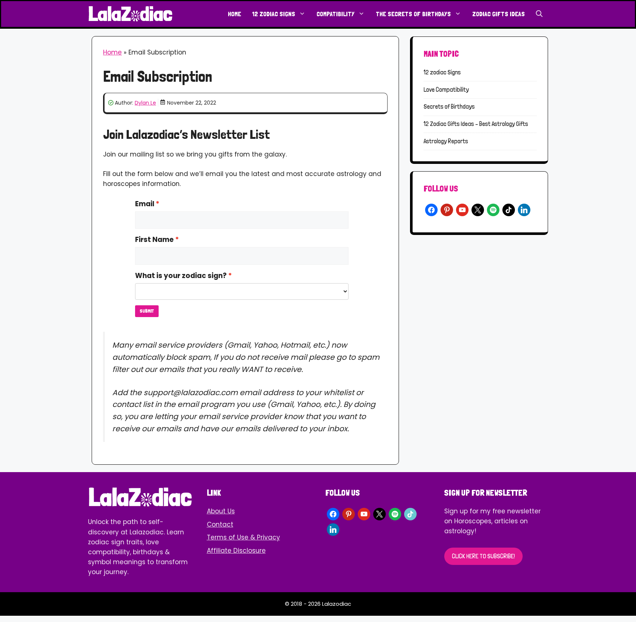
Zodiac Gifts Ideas (498, 14)
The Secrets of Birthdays (413, 14)
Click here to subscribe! (483, 556)
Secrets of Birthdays (449, 106)
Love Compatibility (446, 89)
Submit (147, 311)
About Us (221, 511)
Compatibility (335, 14)
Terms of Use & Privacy (243, 537)
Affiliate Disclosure (236, 550)
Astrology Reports (446, 141)
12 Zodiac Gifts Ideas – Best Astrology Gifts (476, 123)
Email (144, 204)
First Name (154, 240)
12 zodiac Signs (273, 14)
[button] (539, 14)
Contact (220, 524)
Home (234, 14)
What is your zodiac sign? (181, 276)
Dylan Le (145, 102)
